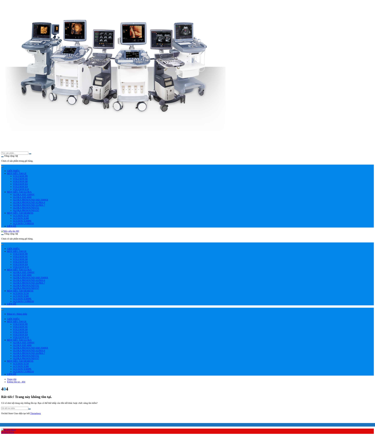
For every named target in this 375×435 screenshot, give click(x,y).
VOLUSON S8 (20, 181)
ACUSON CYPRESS (23, 223)
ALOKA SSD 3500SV (24, 194)
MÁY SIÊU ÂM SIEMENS (20, 213)
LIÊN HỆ (11, 226)
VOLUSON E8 (20, 186)
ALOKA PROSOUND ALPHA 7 (29, 205)
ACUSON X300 (21, 218)
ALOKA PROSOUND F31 (26, 207)
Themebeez (35, 413)
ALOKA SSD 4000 (22, 197)
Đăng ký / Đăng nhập (17, 314)
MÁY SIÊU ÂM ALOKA (19, 192)
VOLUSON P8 (20, 176)
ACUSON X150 (21, 215)
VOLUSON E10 (21, 189)
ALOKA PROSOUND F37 (26, 210)
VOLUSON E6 (20, 184)
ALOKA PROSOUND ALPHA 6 (29, 202)
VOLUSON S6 (20, 178)
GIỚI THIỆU (13, 171)
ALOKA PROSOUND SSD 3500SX (30, 200)
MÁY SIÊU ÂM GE (17, 173)
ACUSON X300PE (22, 221)
